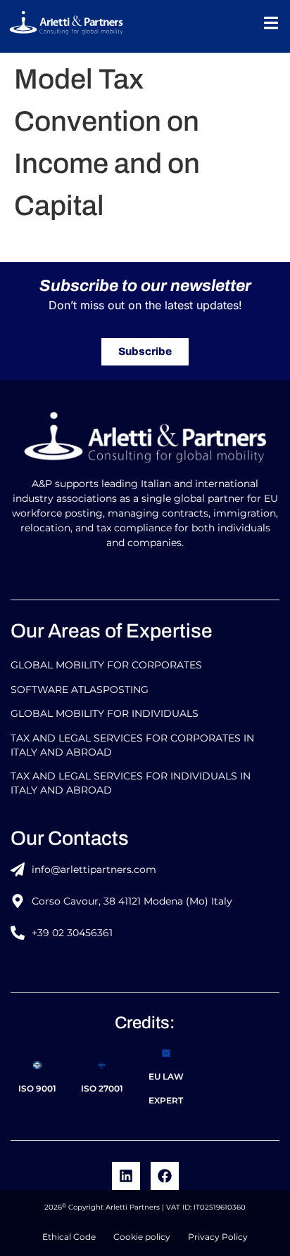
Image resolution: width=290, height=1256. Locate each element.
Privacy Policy (218, 1236)
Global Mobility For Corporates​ (106, 665)
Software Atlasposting (80, 689)
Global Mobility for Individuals (104, 713)
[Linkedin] (126, 1176)
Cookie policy (141, 1236)
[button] (270, 23)
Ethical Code (69, 1236)
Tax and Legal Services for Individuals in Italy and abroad (131, 783)
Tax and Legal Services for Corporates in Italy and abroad (132, 745)
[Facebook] (165, 1176)
